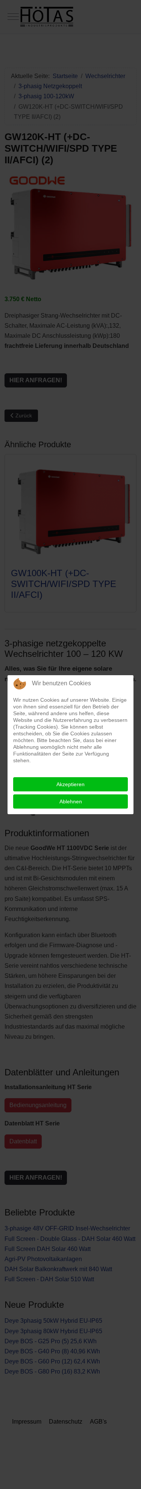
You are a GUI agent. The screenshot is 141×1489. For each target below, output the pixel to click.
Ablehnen (70, 801)
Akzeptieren (70, 784)
